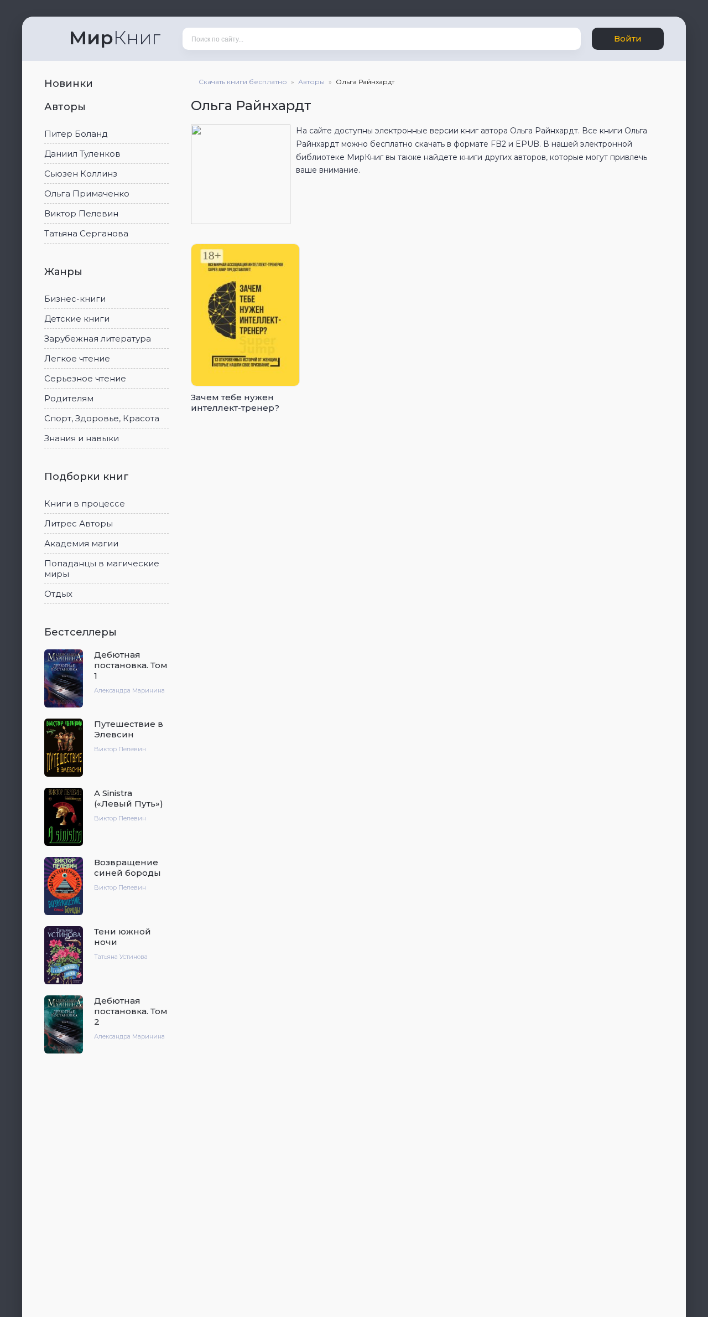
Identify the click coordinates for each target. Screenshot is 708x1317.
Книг (114, 37)
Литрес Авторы (78, 523)
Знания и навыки (81, 438)
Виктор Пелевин (81, 213)
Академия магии (81, 543)
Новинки (70, 84)
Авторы (66, 107)
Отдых (58, 593)
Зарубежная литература (97, 338)
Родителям (68, 398)
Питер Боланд (76, 133)
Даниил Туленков (82, 153)
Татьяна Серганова (86, 233)
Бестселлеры (81, 632)
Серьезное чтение (85, 378)
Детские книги (77, 318)
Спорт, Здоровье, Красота (101, 418)
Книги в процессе (84, 503)
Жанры (64, 272)
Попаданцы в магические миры (101, 568)
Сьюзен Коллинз (80, 173)
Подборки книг (88, 477)
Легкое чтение (77, 358)
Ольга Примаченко (86, 193)
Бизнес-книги (75, 298)
